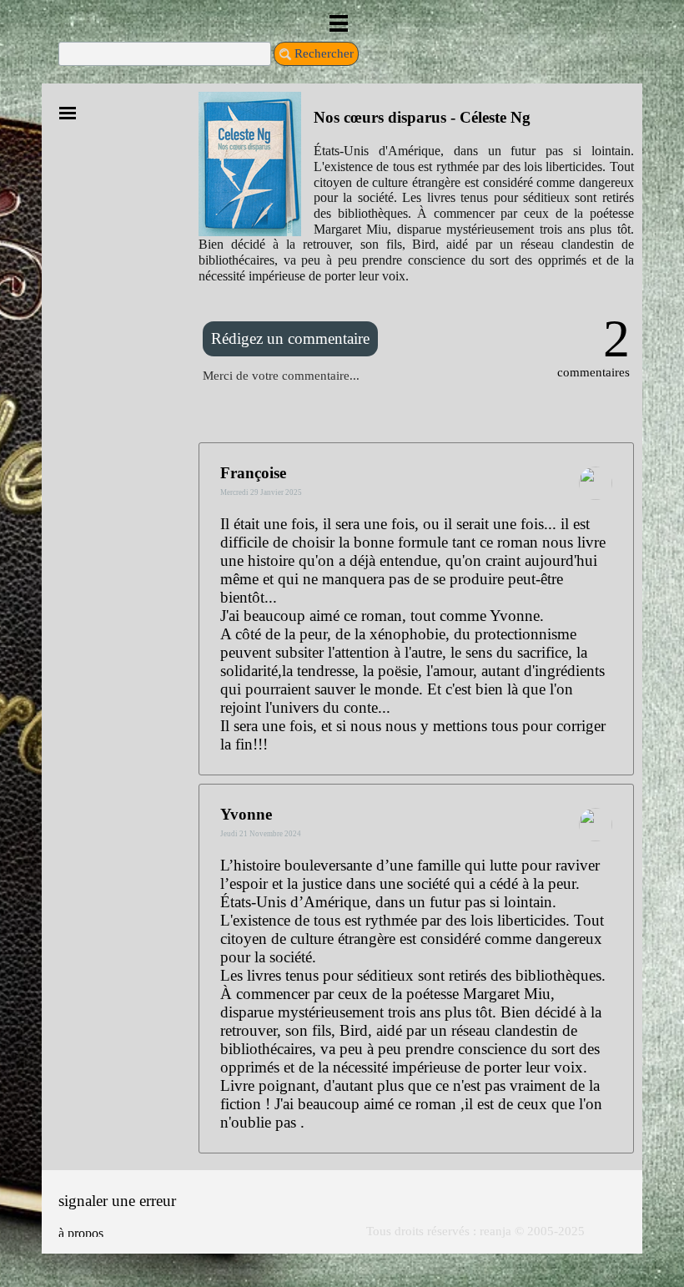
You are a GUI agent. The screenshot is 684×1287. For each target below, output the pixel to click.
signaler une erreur (117, 1200)
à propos (80, 1233)
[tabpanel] (416, 187)
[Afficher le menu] (339, 23)
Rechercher (324, 53)
